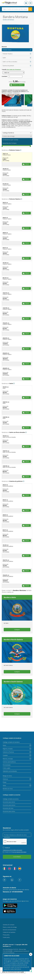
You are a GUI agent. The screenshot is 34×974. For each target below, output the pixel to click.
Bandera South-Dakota (13, 682)
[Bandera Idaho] (17, 610)
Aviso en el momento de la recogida (13, 972)
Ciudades (5, 755)
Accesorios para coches (9, 811)
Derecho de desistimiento (9, 929)
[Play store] (17, 905)
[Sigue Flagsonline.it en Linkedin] (12, 879)
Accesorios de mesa (8, 808)
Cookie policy (6, 937)
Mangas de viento (7, 776)
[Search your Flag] (30, 9)
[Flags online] (9, 868)
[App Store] (17, 911)
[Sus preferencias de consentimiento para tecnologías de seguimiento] (31, 971)
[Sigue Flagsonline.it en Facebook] (19, 879)
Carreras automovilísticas (9, 762)
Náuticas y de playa (8, 758)
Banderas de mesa (8, 788)
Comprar (17, 629)
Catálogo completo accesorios (11, 795)
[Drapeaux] (14, 868)
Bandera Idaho (10, 597)
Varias (4, 785)
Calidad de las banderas (9, 932)
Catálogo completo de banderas (12, 738)
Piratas (4, 782)
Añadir (27, 164)
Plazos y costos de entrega (10, 927)
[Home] (9, 3)
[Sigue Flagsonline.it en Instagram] (4, 879)
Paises (4, 745)
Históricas (5, 779)
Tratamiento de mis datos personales (12, 850)
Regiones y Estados (8, 748)
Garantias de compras (8, 924)
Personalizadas (7, 765)
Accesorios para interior (9, 802)
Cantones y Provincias (8, 752)
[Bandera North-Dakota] (17, 652)
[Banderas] (19, 868)
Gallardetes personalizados (10, 771)
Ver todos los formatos (13, 69)
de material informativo (20, 852)
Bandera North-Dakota (13, 639)
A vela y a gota (6, 768)
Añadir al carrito (18, 85)
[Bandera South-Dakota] (17, 694)
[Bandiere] (4, 868)
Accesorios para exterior (9, 805)
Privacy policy (6, 935)
